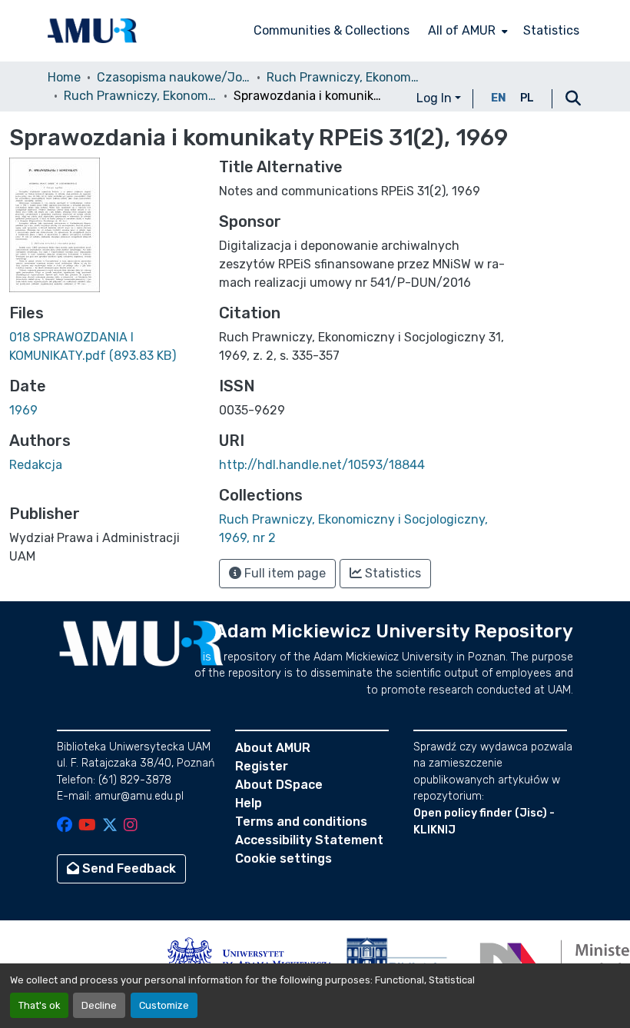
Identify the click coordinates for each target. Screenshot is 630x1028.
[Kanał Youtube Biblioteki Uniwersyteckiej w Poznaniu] (87, 826)
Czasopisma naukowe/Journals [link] (173, 77)
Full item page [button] (283, 573)
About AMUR (272, 747)
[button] (92, 30)
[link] (105, 346)
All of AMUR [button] (462, 30)
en (498, 98)
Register (261, 766)
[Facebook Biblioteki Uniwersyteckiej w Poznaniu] (64, 826)
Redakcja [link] (35, 464)
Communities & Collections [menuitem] (332, 30)
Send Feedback (127, 868)
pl (527, 98)
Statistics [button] (391, 573)
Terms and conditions (301, 821)
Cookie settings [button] (283, 858)
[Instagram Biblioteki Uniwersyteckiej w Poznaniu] (131, 826)
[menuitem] (466, 31)
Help (248, 803)
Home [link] (64, 77)
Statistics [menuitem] (551, 30)
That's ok (39, 1005)
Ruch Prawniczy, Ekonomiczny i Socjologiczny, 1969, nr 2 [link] (140, 95)
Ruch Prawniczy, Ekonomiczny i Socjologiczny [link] (343, 77)
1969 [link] (23, 410)
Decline (99, 1005)
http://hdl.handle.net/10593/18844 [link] (322, 464)
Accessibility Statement (309, 840)
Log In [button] (435, 98)
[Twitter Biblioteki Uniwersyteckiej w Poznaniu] (110, 826)
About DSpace (279, 784)
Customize (164, 1005)
